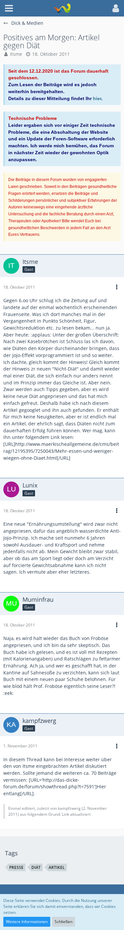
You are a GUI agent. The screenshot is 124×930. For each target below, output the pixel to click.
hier (97, 98)
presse (16, 867)
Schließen (63, 921)
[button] (9, 8)
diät (36, 867)
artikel (57, 867)
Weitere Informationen (27, 921)
